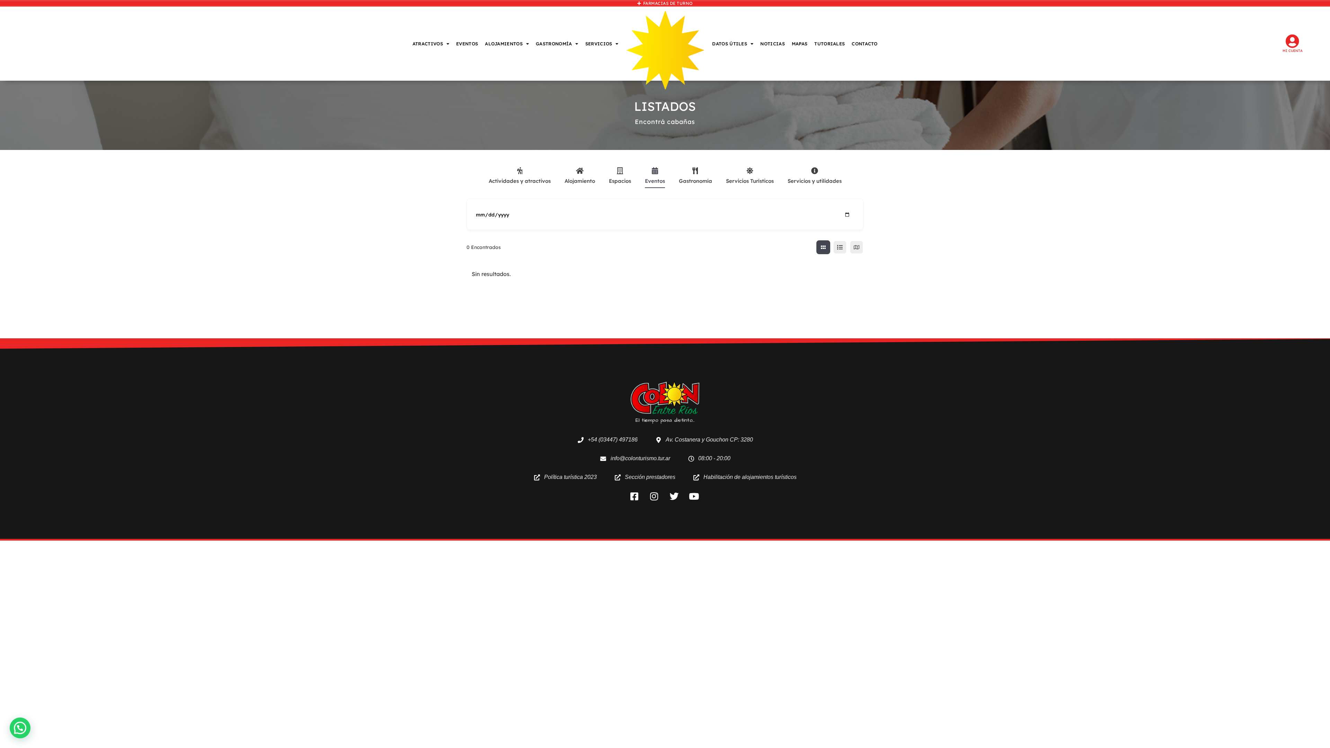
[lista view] (840, 247)
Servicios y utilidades (815, 181)
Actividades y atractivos (520, 181)
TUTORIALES (829, 43)
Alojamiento (580, 181)
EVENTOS (467, 43)
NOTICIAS (772, 43)
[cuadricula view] (823, 247)
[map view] (856, 247)
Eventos (655, 181)
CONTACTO (864, 43)
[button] (20, 728)
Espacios (620, 181)
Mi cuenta (1293, 50)
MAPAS (800, 43)
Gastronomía (695, 181)
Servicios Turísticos (750, 181)
